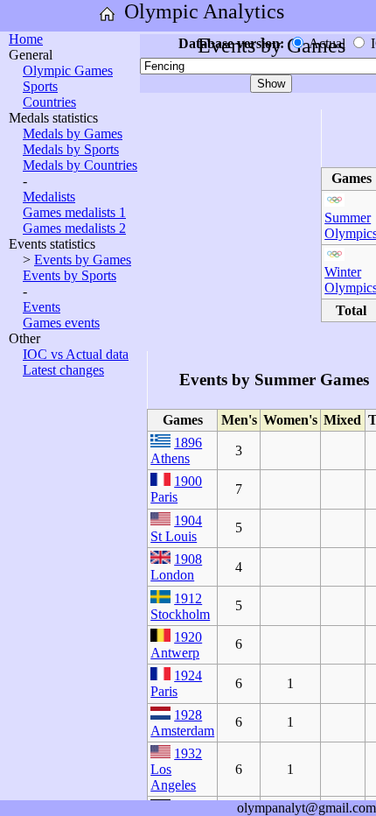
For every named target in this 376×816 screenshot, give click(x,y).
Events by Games (82, 259)
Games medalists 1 (74, 212)
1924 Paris (176, 683)
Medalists (49, 196)
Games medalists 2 (74, 228)
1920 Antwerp (176, 645)
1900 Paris (176, 489)
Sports (40, 86)
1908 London (176, 567)
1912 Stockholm (180, 606)
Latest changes (63, 369)
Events (41, 306)
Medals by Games (72, 133)
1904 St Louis (176, 528)
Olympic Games (68, 70)
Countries (49, 102)
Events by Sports (69, 275)
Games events (61, 322)
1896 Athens (176, 450)
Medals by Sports (71, 149)
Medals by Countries (80, 165)
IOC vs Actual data (76, 354)
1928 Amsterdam (182, 722)
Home (26, 39)
